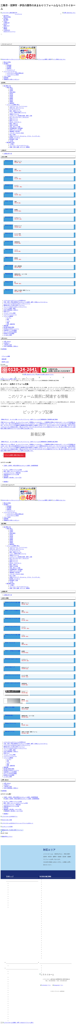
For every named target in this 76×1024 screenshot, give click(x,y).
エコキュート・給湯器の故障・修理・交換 (21, 115)
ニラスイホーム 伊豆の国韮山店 (17, 898)
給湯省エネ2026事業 (14, 1018)
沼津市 (11, 90)
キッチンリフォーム (15, 109)
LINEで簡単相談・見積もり (16, 986)
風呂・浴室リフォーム (15, 111)
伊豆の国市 (12, 92)
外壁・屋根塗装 (13, 1005)
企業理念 (9, 68)
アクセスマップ (11, 70)
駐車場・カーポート (15, 137)
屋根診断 (11, 1007)
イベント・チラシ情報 (14, 990)
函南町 (11, 98)
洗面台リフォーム (14, 114)
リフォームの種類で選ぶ (13, 104)
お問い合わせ (45, 965)
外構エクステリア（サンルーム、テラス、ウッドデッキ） (25, 136)
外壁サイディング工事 (15, 129)
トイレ (10, 1001)
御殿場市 (12, 103)
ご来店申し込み (46, 970)
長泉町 (11, 96)
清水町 (11, 95)
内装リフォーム (14, 118)
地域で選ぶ (9, 87)
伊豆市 (11, 93)
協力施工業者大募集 (14, 1009)
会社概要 (9, 66)
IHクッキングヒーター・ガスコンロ (19, 117)
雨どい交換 (12, 134)
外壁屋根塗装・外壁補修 (16, 128)
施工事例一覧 (45, 879)
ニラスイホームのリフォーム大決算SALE (19, 971)
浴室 (10, 999)
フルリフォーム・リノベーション (18, 106)
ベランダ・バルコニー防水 (17, 133)
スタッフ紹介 (12, 902)
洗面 (10, 1003)
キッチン (11, 996)
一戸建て (12, 144)
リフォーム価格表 (13, 994)
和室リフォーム (14, 120)
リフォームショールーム (15, 896)
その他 (11, 140)
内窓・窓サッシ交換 (15, 126)
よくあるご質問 (13, 1020)
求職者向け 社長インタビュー (16, 907)
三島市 (11, 89)
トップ (9, 876)
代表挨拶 (9, 65)
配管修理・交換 (14, 139)
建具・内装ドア (14, 123)
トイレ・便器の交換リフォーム (18, 112)
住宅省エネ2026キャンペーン (16, 1012)
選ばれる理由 (12, 883)
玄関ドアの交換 (14, 125)
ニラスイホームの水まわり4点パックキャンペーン (21, 977)
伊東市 (11, 101)
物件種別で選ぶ (11, 142)
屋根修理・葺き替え (15, 131)
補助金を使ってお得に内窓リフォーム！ (19, 979)
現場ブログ (12, 988)
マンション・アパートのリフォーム (19, 145)
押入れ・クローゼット (15, 122)
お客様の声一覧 (13, 965)
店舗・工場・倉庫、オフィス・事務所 (20, 147)
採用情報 (11, 905)
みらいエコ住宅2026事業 (15, 1016)
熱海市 (11, 100)
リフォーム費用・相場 (14, 983)
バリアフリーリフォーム (15, 992)
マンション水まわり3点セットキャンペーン (20, 981)
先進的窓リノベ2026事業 (15, 1014)
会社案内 (6, 63)
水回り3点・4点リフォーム (17, 107)
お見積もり (45, 967)
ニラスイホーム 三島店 (14, 900)
